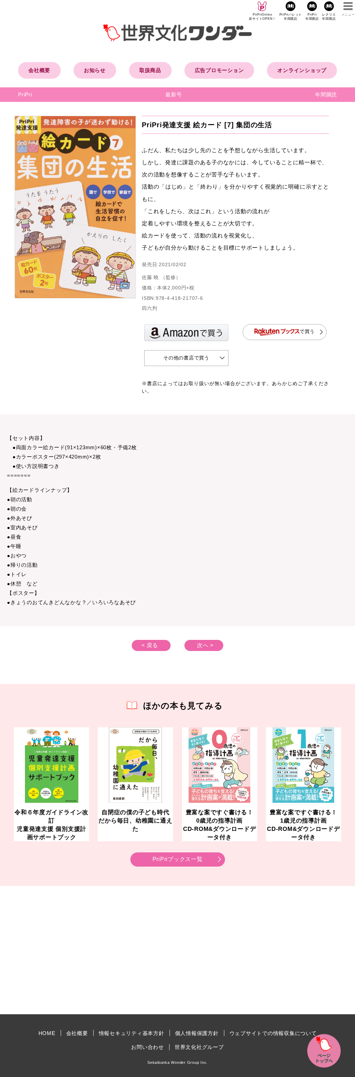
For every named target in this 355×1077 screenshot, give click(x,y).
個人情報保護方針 (197, 1033)
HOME (46, 1033)
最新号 (173, 94)
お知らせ (95, 70)
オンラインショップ (302, 70)
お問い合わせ (147, 1047)
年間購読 (326, 94)
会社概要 (39, 70)
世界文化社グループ (199, 1047)
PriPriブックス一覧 (178, 859)
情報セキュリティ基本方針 (131, 1033)
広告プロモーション (219, 70)
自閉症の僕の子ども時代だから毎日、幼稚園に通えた (135, 820)
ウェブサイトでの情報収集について (273, 1033)
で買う (307, 331)
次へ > (205, 645)
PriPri (25, 94)
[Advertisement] (119, 950)
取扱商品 (150, 70)
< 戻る (149, 645)
